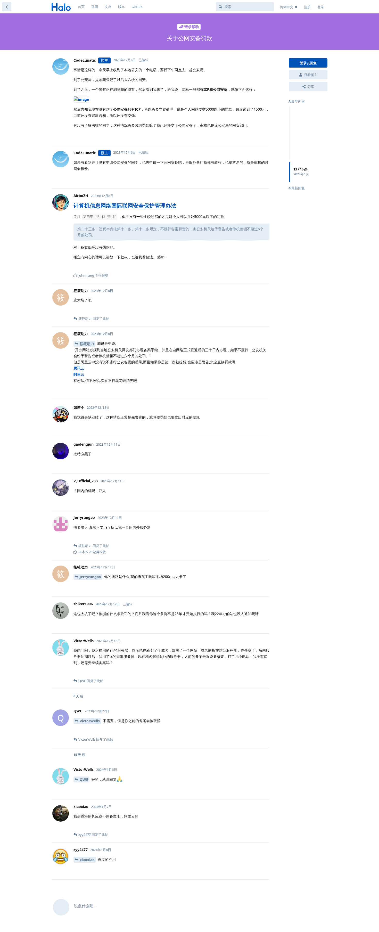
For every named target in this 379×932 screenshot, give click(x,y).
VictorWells (90, 720)
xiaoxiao (87, 859)
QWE (84, 779)
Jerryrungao (90, 576)
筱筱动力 (87, 343)
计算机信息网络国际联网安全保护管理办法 (124, 205)
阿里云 (78, 374)
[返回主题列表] (6, 6)
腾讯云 (78, 368)
